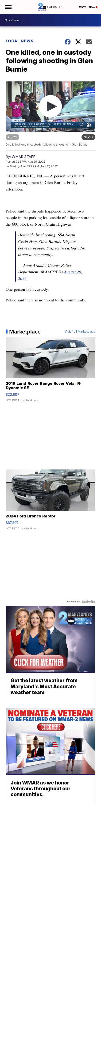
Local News (20, 41)
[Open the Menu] (8, 7)
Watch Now (87, 7)
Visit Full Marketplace (80, 331)
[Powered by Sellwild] (88, 601)
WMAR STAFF (23, 156)
